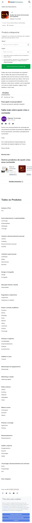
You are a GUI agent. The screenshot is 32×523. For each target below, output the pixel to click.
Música (3, 415)
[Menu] (2, 2)
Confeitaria (4, 257)
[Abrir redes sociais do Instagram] (9, 124)
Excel (3, 466)
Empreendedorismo (7, 344)
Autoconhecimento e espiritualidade (13, 218)
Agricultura (4, 425)
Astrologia (4, 221)
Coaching (3, 241)
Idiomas (3, 321)
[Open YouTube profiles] (13, 493)
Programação (5, 469)
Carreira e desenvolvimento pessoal (12, 236)
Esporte (3, 451)
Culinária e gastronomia (8, 254)
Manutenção (4, 369)
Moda (3, 400)
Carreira (3, 239)
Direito (3, 313)
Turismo (3, 359)
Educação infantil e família (9, 285)
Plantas (3, 428)
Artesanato (4, 410)
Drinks (3, 259)
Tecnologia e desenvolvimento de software (15, 464)
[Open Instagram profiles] (17, 493)
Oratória (3, 247)
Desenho (3, 413)
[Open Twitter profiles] (6, 493)
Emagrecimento (5, 448)
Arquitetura (4, 297)
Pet (2, 211)
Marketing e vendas (7, 377)
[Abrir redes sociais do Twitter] (13, 124)
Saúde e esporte (6, 446)
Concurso (3, 310)
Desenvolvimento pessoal (8, 244)
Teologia (3, 229)
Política (3, 328)
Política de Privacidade (8, 62)
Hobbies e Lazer (6, 356)
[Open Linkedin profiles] (10, 493)
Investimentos (5, 349)
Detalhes (5, 93)
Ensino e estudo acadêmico (10, 308)
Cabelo (3, 389)
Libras (3, 323)
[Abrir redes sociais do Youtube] (6, 124)
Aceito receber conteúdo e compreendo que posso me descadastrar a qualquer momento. (16, 56)
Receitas (3, 264)
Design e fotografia (7, 272)
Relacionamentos (6, 435)
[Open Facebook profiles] (3, 493)
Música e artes (6, 407)
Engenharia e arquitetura (9, 295)
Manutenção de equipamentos (11, 367)
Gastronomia (5, 262)
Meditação (4, 226)
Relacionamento (6, 438)
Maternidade (5, 287)
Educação (4, 315)
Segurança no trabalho (7, 300)
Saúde (3, 456)
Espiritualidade (5, 223)
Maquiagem (4, 397)
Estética (3, 392)
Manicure (3, 395)
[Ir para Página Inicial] (15, 2)
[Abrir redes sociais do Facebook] (2, 124)
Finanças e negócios (7, 339)
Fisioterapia (4, 453)
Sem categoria (6, 479)
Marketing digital (6, 379)
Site (2, 471)
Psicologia (4, 331)
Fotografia (4, 277)
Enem (3, 318)
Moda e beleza (6, 387)
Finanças (3, 346)
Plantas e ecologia (7, 423)
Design (3, 275)
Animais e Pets (6, 208)
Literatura (4, 326)
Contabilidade (5, 341)
